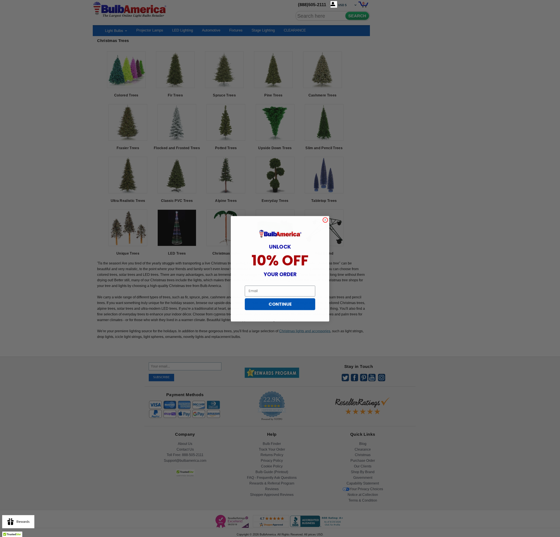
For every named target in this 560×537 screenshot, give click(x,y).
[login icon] (334, 4)
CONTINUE (280, 304)
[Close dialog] (325, 220)
